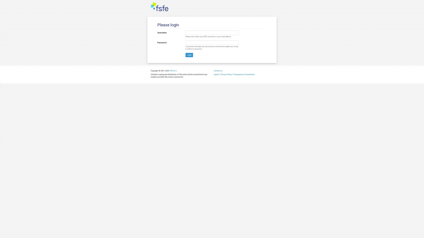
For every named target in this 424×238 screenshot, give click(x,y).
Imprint (216, 74)
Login (189, 55)
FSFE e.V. (173, 71)
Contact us (218, 71)
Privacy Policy (226, 74)
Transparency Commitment (244, 74)
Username (162, 33)
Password (161, 43)
